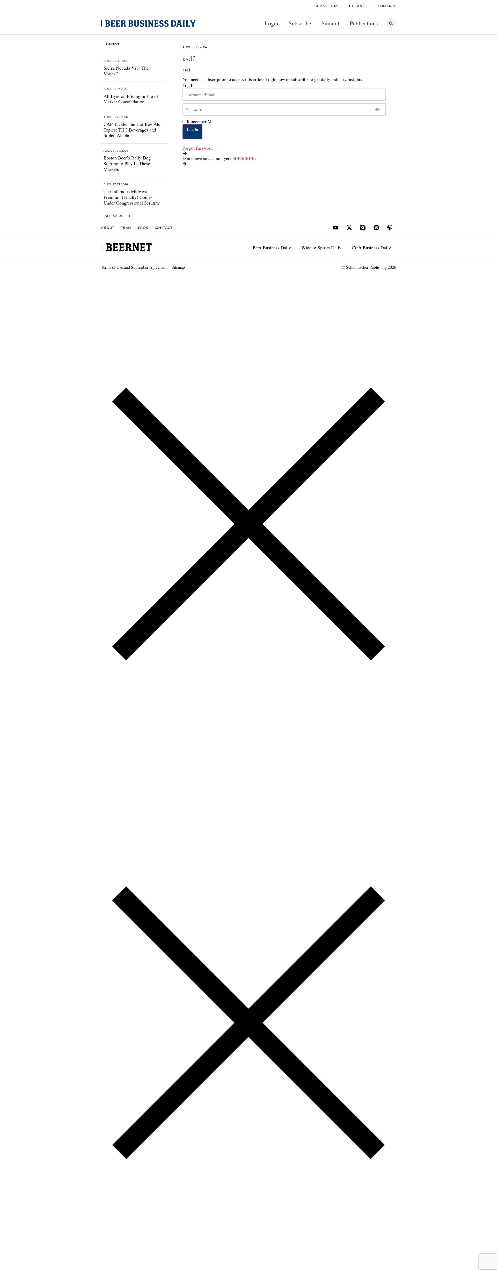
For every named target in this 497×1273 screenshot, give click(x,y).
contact (387, 6)
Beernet (358, 6)
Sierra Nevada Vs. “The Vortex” (126, 71)
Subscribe (300, 23)
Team (126, 227)
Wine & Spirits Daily (321, 247)
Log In (192, 129)
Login (271, 23)
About (107, 227)
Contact (164, 227)
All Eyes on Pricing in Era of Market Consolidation (131, 99)
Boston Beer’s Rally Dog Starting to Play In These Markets (127, 163)
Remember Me (200, 121)
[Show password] (377, 109)
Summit (330, 23)
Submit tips (327, 6)
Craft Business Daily (371, 247)
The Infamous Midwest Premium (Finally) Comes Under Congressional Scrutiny (132, 197)
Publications (364, 23)
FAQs (143, 227)
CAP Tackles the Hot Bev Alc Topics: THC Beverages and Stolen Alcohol (132, 129)
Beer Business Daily (272, 247)
